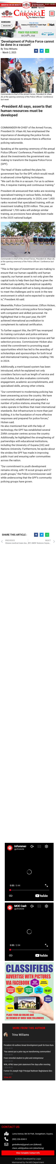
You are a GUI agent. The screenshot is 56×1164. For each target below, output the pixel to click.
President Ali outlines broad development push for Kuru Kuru (29, 1045)
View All (7, 1077)
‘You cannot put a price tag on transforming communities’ (27, 1051)
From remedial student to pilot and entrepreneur (23, 1058)
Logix (38, 1159)
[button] (52, 13)
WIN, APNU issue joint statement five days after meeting (27, 1064)
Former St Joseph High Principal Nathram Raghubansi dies (28, 1071)
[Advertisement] (28, 509)
